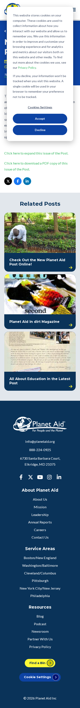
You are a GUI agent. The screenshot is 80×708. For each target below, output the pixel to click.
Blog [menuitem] (40, 616)
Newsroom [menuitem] (40, 631)
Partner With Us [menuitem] (40, 639)
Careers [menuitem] (40, 530)
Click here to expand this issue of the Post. (36, 153)
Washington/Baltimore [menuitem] (40, 565)
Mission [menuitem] (40, 507)
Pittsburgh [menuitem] (40, 580)
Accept (40, 118)
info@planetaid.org (40, 441)
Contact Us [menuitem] (40, 537)
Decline (40, 130)
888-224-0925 (40, 450)
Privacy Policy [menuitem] (40, 647)
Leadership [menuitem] (40, 515)
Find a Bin (37, 663)
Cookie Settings (37, 677)
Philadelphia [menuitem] (40, 596)
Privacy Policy (27, 67)
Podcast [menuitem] (40, 624)
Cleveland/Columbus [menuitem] (40, 573)
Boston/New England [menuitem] (40, 558)
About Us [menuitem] (40, 499)
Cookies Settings (40, 107)
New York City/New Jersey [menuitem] (40, 588)
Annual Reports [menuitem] (40, 522)
